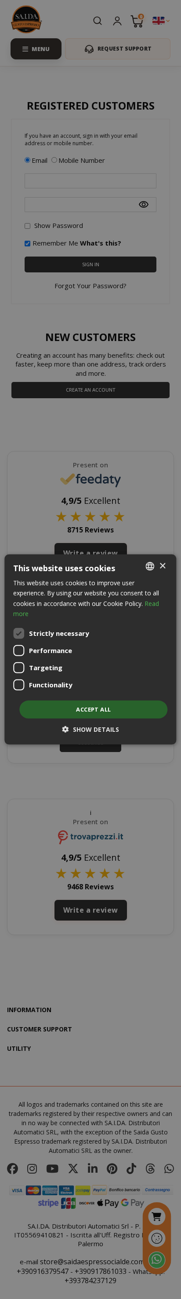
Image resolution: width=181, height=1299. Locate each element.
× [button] (162, 565)
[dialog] (90, 649)
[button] (90, 729)
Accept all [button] (93, 709)
